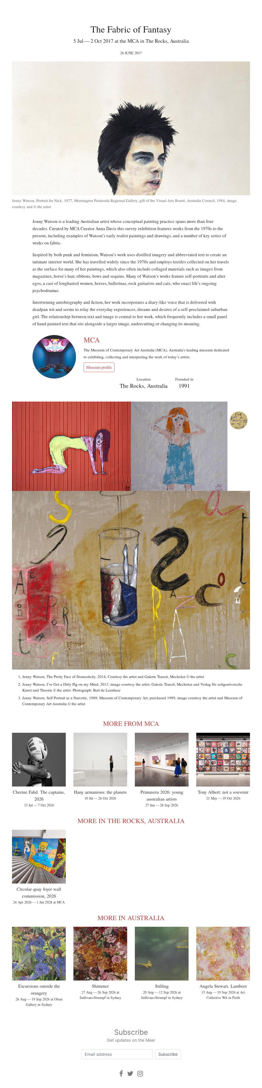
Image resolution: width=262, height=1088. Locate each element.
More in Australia (131, 917)
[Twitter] (130, 1074)
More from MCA (131, 723)
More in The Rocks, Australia (131, 820)
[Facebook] (121, 1074)
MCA (92, 339)
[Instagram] (140, 1074)
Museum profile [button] (99, 367)
